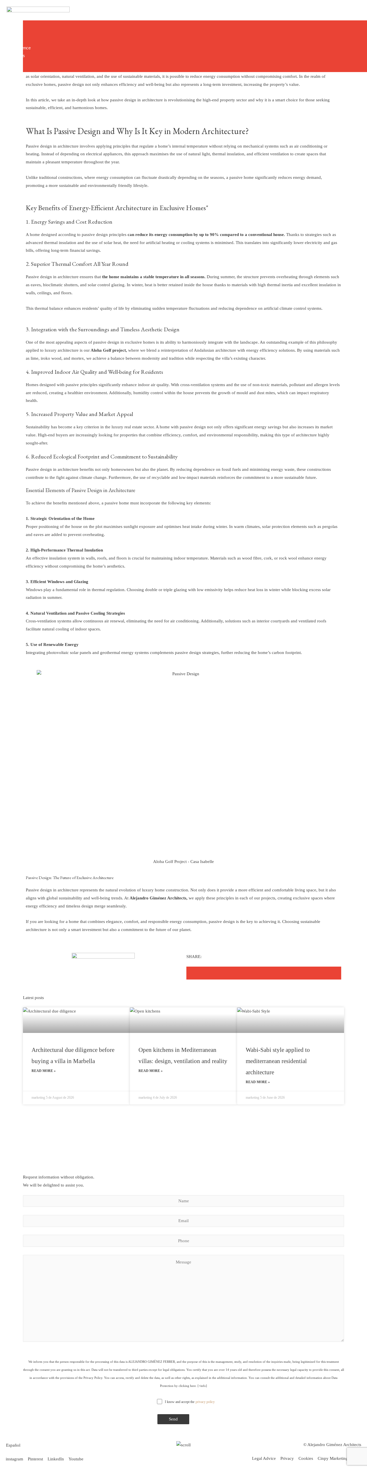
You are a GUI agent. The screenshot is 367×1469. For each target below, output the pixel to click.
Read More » (44, 1071)
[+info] (202, 1385)
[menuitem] (13, 1445)
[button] (205, 973)
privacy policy (205, 1402)
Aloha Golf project (108, 350)
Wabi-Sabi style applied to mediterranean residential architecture (278, 1061)
